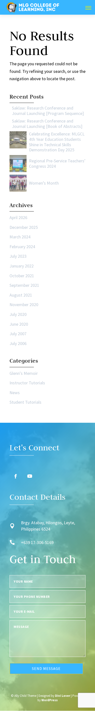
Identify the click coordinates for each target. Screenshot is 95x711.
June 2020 (19, 324)
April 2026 (18, 217)
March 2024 (20, 237)
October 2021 (22, 275)
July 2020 (18, 314)
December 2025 (24, 227)
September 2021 (24, 285)
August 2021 (21, 295)
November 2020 (24, 304)
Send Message (46, 668)
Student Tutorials (25, 402)
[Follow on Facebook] (16, 476)
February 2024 (22, 246)
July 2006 (18, 343)
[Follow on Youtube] (30, 476)
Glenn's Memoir (24, 373)
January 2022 (22, 266)
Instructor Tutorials (27, 383)
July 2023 (18, 256)
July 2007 (18, 333)
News (15, 392)
